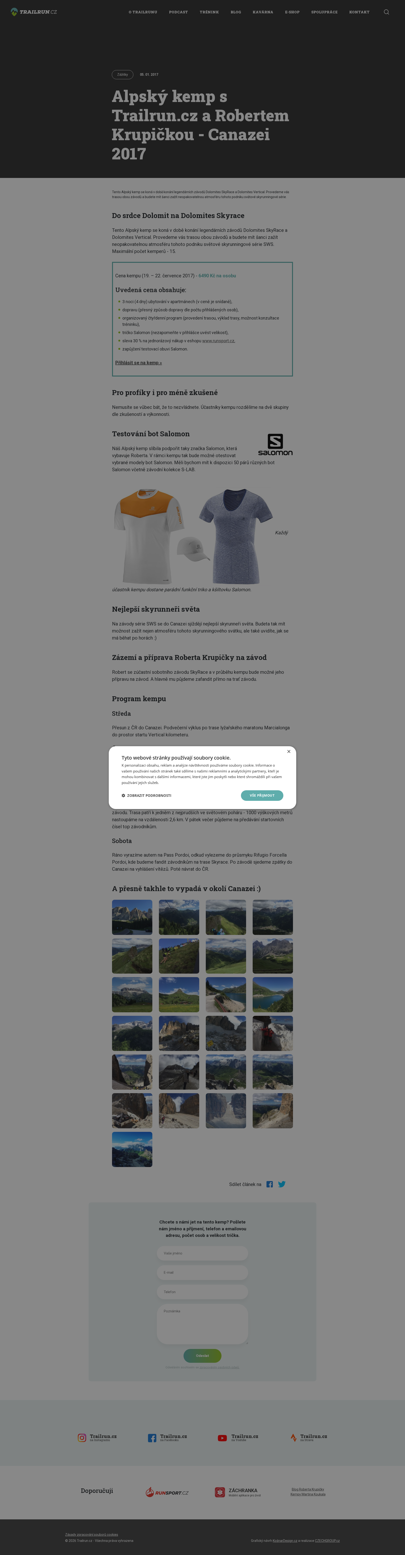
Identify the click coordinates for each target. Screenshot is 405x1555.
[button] (146, 795)
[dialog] (202, 777)
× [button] (288, 751)
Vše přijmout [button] (262, 795)
